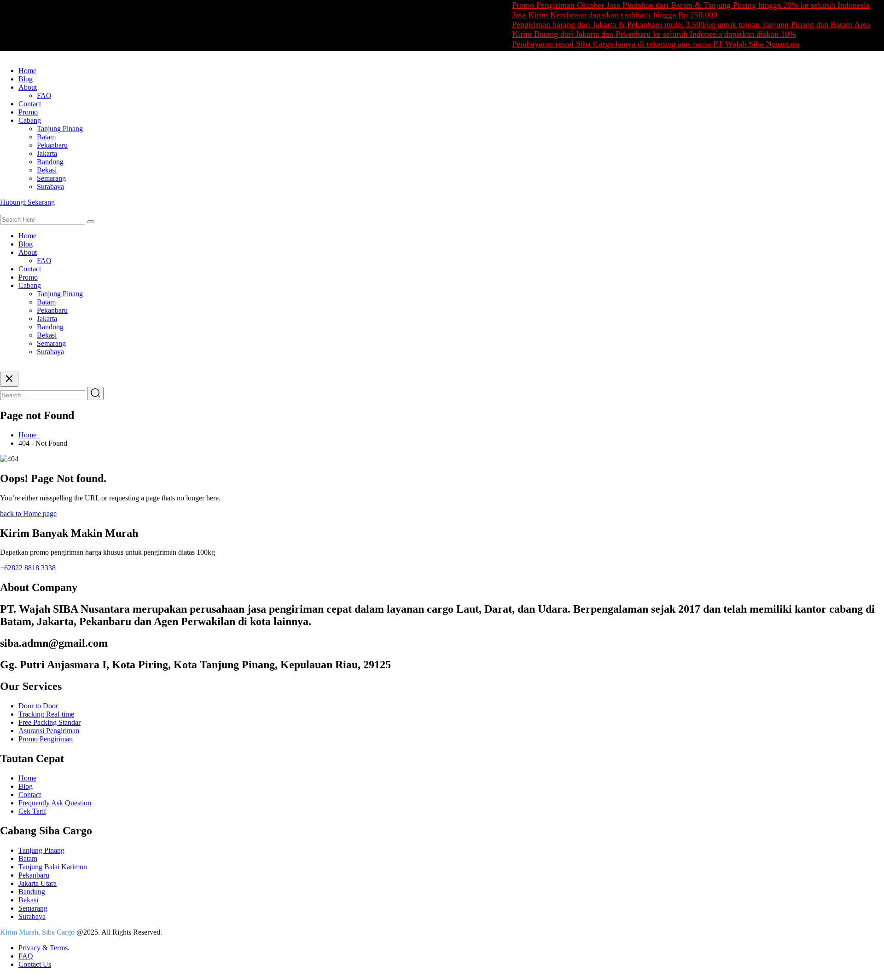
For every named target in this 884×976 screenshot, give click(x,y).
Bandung (50, 162)
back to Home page (28, 513)
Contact (29, 104)
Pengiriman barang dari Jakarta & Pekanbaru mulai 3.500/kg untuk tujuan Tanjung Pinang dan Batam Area (676, 24)
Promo (28, 112)
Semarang (51, 178)
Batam (46, 137)
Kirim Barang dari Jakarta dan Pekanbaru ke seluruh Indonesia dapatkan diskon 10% (639, 34)
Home (27, 71)
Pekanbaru (52, 145)
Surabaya (50, 186)
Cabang (29, 120)
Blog (25, 79)
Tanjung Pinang (60, 128)
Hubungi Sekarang (27, 202)
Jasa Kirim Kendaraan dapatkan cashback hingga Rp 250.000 (599, 14)
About (27, 87)
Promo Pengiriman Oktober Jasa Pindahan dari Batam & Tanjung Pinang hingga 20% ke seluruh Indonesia (676, 5)
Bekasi (47, 170)
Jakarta (47, 153)
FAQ (44, 95)
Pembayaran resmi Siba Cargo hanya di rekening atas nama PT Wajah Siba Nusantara (640, 43)
